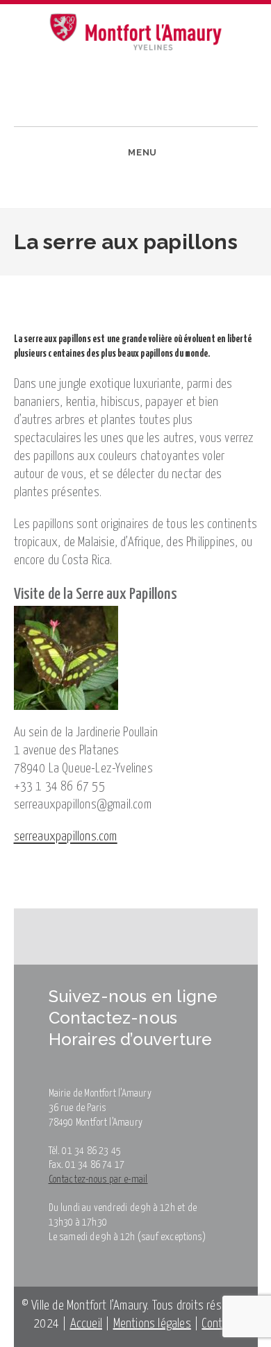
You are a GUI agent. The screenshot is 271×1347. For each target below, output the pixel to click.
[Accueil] (6, 284)
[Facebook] (31, 196)
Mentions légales (152, 1323)
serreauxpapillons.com (65, 836)
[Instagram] (53, 196)
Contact (219, 1323)
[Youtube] (74, 196)
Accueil (86, 1323)
